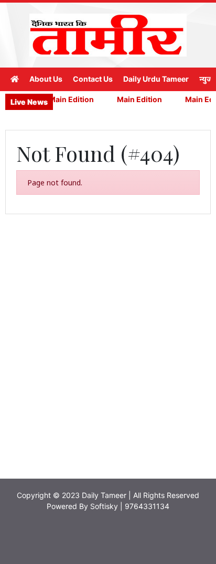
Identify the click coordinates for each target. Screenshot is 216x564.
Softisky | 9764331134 (129, 506)
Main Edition (68, 99)
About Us (45, 78)
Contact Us (93, 78)
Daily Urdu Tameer (156, 78)
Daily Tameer (104, 495)
